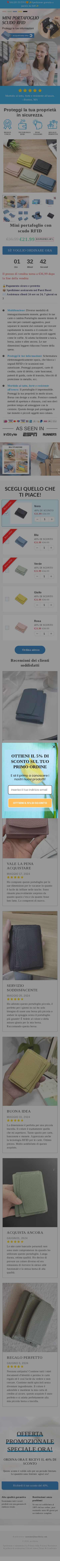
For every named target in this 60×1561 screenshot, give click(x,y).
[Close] (54, 747)
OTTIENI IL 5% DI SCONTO (30, 803)
